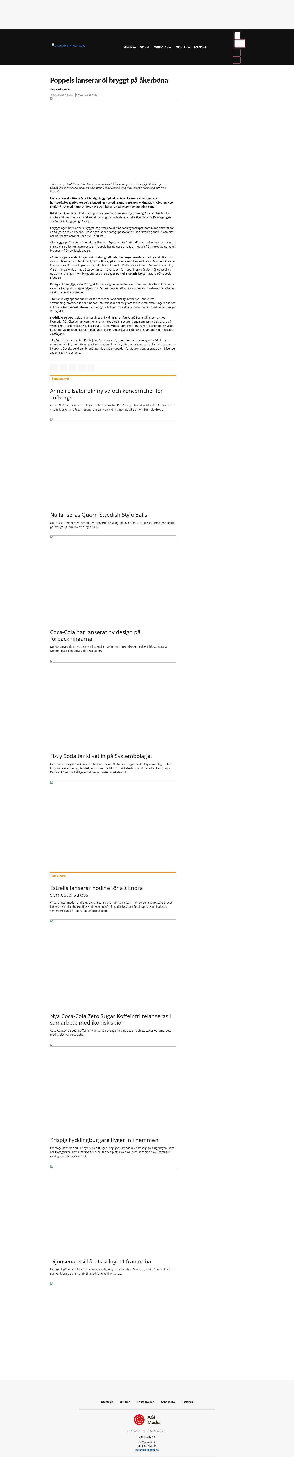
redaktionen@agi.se (147, 1449)
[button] (54, 368)
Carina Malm (63, 89)
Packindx (200, 47)
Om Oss (144, 47)
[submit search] (239, 43)
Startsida (130, 47)
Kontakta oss (162, 47)
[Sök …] (237, 35)
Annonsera (183, 47)
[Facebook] (147, 1387)
